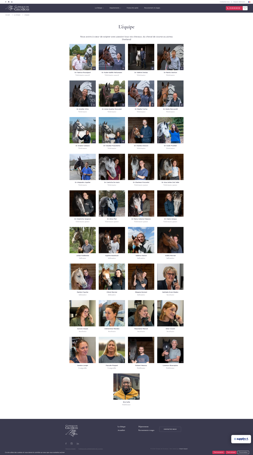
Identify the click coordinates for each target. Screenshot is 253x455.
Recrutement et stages (146, 430)
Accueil (7, 14)
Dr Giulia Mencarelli (170, 109)
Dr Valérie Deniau (141, 72)
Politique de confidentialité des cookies (91, 448)
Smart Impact (183, 448)
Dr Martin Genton (170, 72)
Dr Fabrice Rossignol (83, 72)
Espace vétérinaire (239, 1)
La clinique (17, 14)
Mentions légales (70, 448)
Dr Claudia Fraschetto (111, 145)
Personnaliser (243, 452)
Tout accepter (218, 452)
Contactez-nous (225, 1)
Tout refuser (231, 452)
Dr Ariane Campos (83, 145)
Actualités (121, 430)
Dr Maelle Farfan (141, 109)
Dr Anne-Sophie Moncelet (112, 109)
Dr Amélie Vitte (83, 109)
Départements (143, 427)
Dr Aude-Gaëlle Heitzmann (112, 72)
